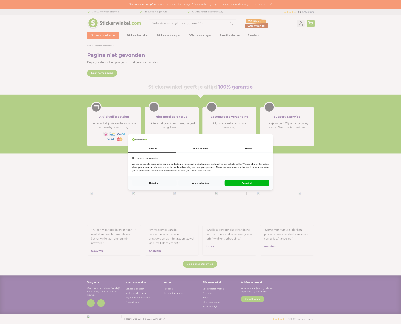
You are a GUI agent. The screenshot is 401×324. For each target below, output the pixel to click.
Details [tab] (249, 148)
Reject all (154, 183)
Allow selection (200, 183)
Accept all (247, 183)
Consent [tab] (152, 148)
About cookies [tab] (200, 148)
